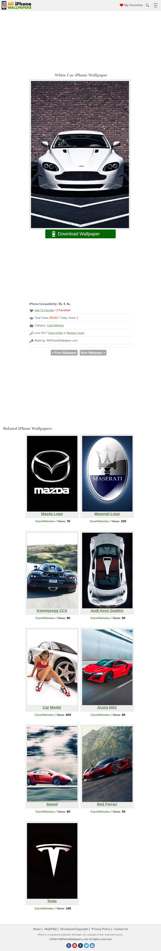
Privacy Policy (101, 929)
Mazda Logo (52, 514)
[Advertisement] (81, 42)
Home (37, 929)
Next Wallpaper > (93, 352)
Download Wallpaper (79, 233)
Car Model (52, 707)
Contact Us (121, 929)
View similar (55, 332)
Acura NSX (107, 707)
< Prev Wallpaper (64, 352)
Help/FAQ (50, 929)
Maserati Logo (107, 514)
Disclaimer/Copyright (74, 929)
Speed (52, 804)
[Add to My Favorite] (31, 311)
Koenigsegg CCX (52, 611)
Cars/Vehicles (55, 325)
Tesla (52, 901)
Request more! (75, 332)
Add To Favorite (44, 310)
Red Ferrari (107, 804)
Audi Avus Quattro (107, 611)
